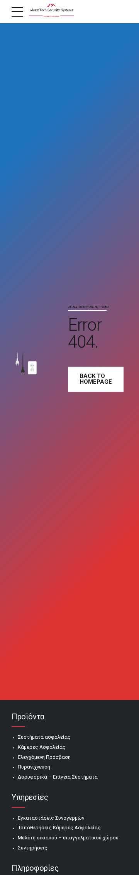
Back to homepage (96, 378)
